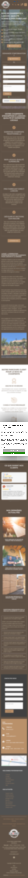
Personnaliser (14, 450)
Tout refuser (15, 1)
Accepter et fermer (14, 453)
